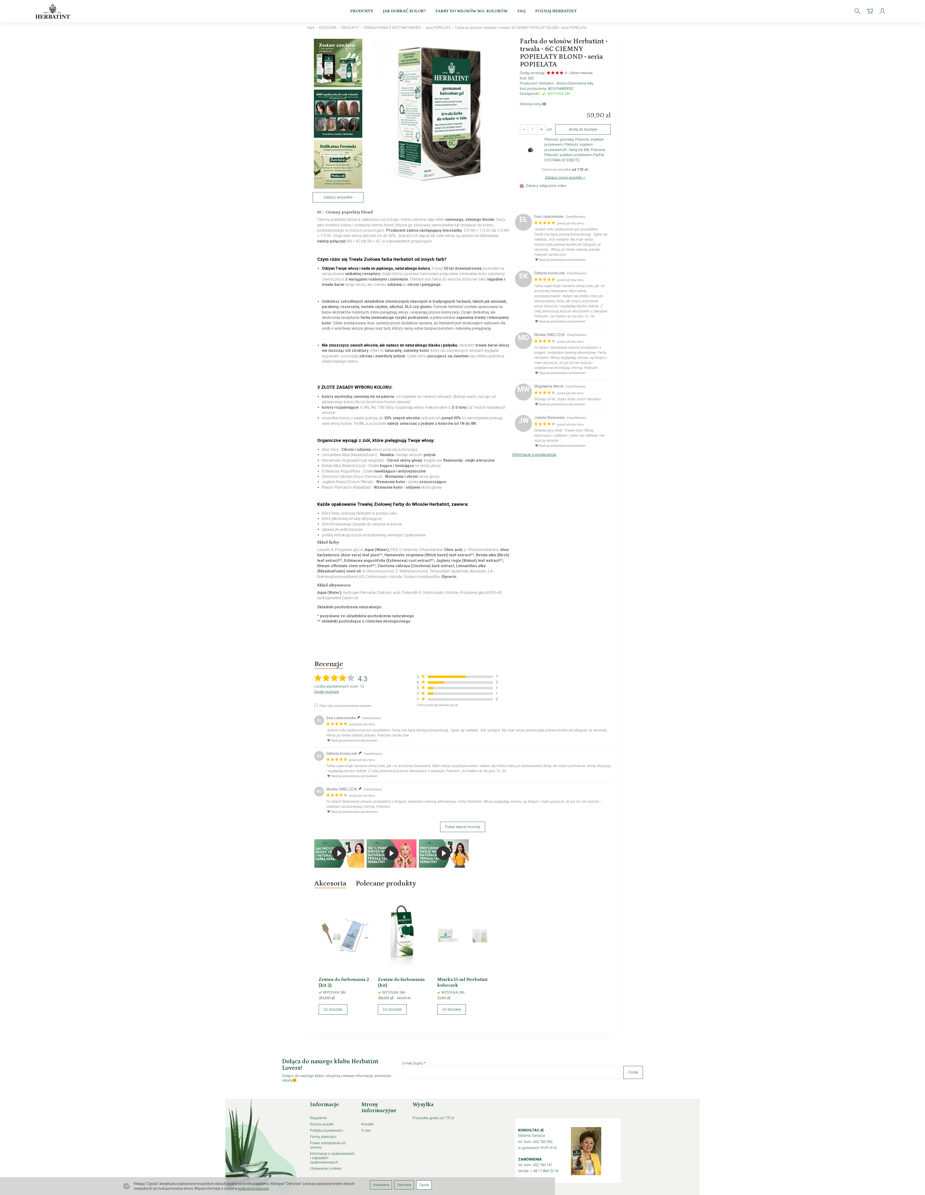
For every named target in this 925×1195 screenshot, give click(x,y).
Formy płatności (323, 1137)
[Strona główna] (54, 11)
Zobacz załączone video (546, 186)
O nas (365, 1130)
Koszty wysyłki (321, 1124)
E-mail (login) (413, 1063)
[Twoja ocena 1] (548, 73)
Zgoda (424, 1185)
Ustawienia (381, 1185)
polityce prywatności (253, 1188)
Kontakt (367, 1124)
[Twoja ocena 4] (561, 73)
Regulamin (318, 1118)
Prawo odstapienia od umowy (327, 1145)
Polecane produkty (386, 883)
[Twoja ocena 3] (557, 73)
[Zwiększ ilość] (524, 129)
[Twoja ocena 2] (553, 73)
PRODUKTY (361, 11)
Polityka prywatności (326, 1130)
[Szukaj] (857, 11)
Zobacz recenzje (581, 73)
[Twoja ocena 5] (566, 73)
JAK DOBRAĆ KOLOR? (404, 11)
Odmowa (404, 1185)
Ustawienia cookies (326, 1168)
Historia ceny (531, 104)
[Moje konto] (882, 11)
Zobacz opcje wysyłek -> (565, 177)
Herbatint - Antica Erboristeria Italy (566, 83)
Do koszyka (333, 1009)
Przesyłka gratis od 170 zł (433, 1118)
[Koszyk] (870, 11)
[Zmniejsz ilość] (541, 129)
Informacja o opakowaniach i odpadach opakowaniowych (332, 1157)
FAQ (521, 11)
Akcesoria (330, 883)
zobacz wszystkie (338, 197)
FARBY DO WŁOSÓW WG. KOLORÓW (472, 11)
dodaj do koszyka (583, 129)
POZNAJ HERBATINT (556, 11)
